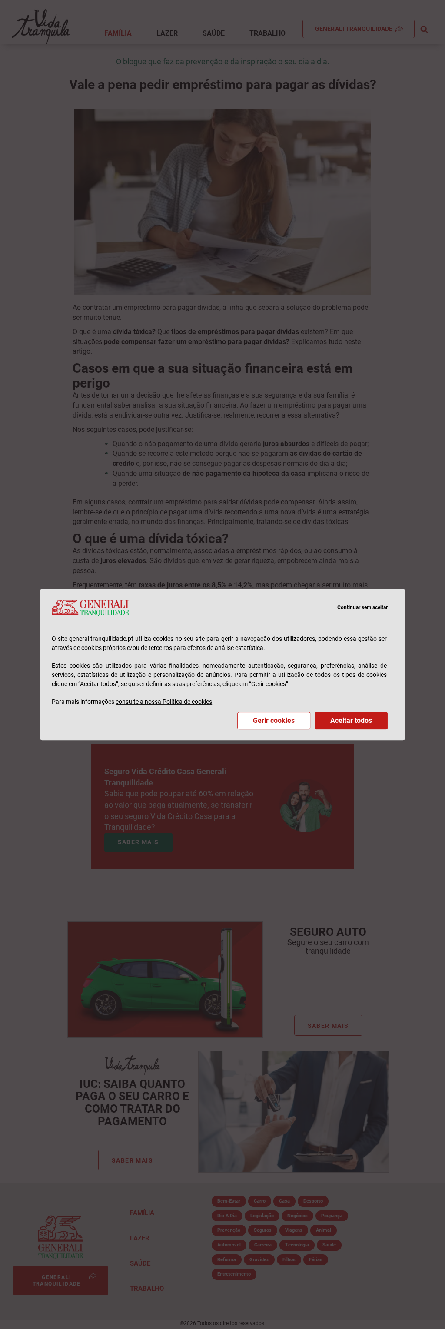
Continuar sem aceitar (362, 607)
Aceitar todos (351, 720)
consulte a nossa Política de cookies (164, 701)
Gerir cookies (274, 720)
